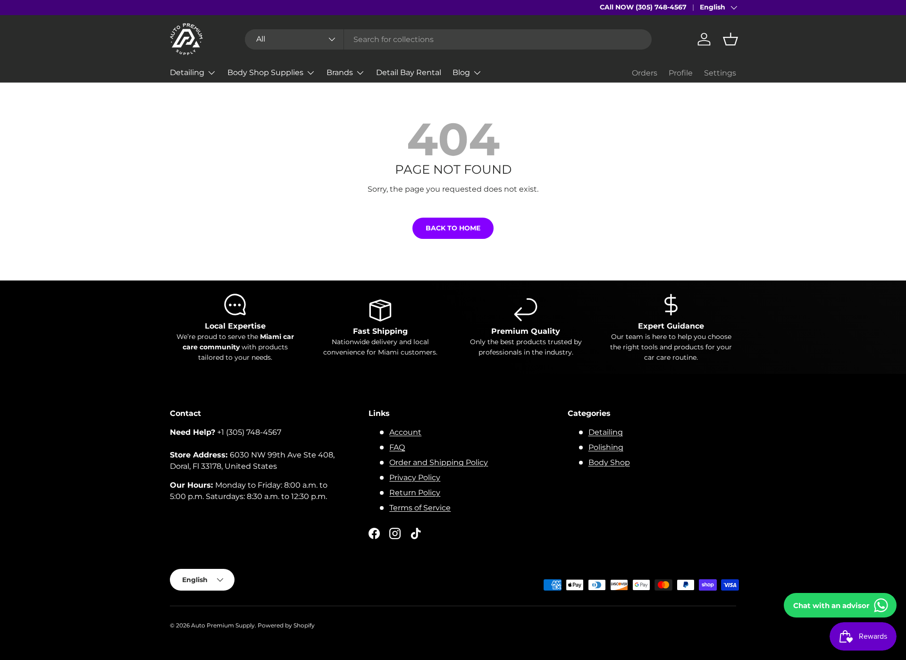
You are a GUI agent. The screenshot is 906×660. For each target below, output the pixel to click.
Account (405, 432)
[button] (730, 39)
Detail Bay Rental (408, 72)
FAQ (397, 447)
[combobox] (448, 39)
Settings (720, 72)
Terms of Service (420, 507)
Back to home (453, 228)
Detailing (187, 72)
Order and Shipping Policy (438, 462)
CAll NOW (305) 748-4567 (643, 7)
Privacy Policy (414, 477)
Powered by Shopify (286, 625)
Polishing (605, 447)
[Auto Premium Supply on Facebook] (374, 533)
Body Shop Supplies (265, 72)
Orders (644, 72)
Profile (681, 72)
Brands (340, 72)
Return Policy (414, 492)
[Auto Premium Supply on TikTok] (415, 533)
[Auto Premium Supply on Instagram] (395, 533)
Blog (461, 72)
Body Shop (609, 462)
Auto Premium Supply (223, 625)
